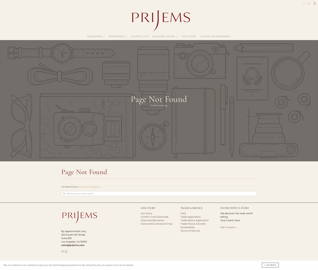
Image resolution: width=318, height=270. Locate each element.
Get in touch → (229, 227)
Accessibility (188, 227)
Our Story (189, 36)
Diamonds (94, 36)
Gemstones (116, 36)
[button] (314, 3)
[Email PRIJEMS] (62, 252)
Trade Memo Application (195, 220)
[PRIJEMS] (159, 21)
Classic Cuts (140, 36)
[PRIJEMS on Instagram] (66, 252)
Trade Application (191, 216)
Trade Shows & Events (193, 223)
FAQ (183, 213)
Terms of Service (190, 230)
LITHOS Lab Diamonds (215, 36)
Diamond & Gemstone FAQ (156, 223)
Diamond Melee (164, 36)
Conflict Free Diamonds (154, 216)
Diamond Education (152, 220)
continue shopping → (90, 186)
